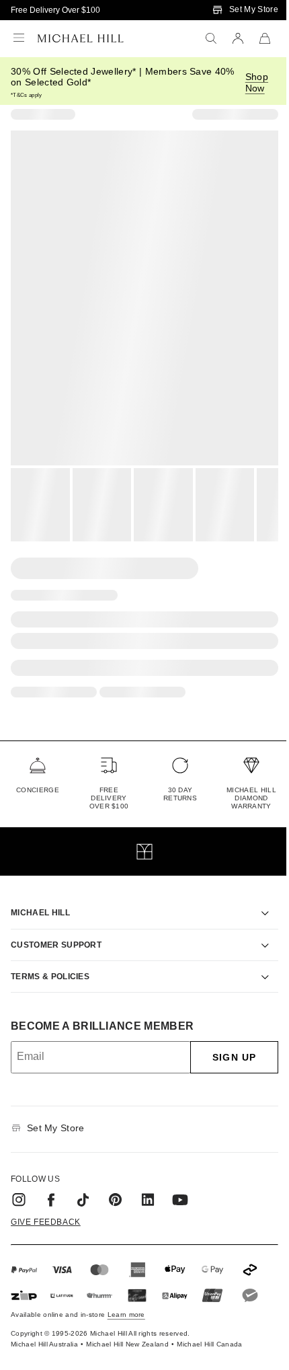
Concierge (37, 790)
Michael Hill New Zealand (127, 1328)
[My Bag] (265, 38)
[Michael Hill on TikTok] (83, 1184)
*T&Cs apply (26, 95)
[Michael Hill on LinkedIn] (148, 1184)
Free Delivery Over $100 (55, 10)
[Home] (81, 38)
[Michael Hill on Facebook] (51, 1184)
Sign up (224, 1041)
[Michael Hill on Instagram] (19, 1184)
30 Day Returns (180, 794)
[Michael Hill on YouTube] (180, 1184)
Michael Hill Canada (209, 1328)
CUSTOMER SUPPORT (56, 929)
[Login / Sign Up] (238, 38)
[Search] (211, 38)
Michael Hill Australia (44, 1328)
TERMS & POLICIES (50, 961)
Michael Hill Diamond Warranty (251, 798)
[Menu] (19, 38)
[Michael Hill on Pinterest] (116, 1184)
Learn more (126, 1299)
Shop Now (256, 82)
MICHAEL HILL (40, 897)
